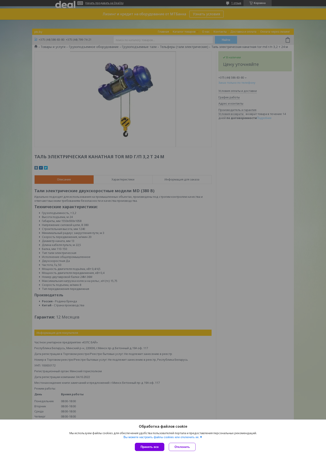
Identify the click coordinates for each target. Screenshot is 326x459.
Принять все (150, 447)
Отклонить (182, 447)
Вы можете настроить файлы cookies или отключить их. (162, 437)
